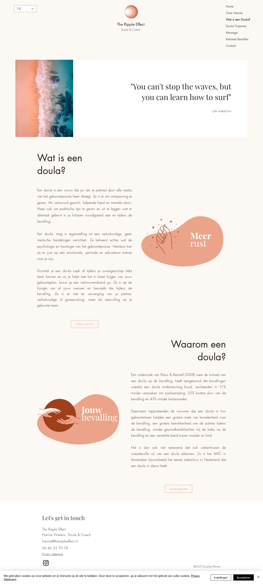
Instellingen (221, 577)
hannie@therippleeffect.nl (60, 541)
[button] (178, 489)
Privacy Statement (52, 554)
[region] (186, 239)
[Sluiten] (258, 577)
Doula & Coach (131, 30)
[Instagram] (46, 563)
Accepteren (243, 577)
